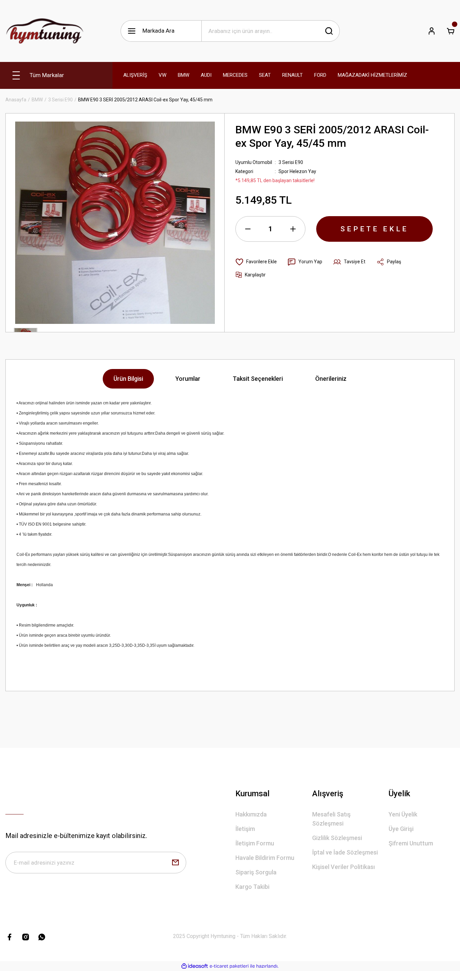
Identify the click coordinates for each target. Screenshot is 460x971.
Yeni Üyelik (403, 814)
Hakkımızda (251, 814)
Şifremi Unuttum (411, 843)
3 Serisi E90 (290, 162)
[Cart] (451, 31)
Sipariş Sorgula (255, 872)
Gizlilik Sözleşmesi (337, 837)
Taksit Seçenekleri (258, 378)
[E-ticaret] (229, 966)
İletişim (245, 828)
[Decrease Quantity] (248, 228)
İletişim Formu (254, 843)
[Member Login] (432, 31)
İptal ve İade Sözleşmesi (345, 852)
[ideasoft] (194, 966)
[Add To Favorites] (256, 262)
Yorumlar (187, 378)
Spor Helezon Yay (297, 171)
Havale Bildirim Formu (264, 857)
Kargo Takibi (252, 886)
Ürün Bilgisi (128, 378)
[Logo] (44, 31)
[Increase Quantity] (293, 228)
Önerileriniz (331, 378)
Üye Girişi (401, 828)
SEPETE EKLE (374, 229)
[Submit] (175, 862)
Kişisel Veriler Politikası (343, 866)
